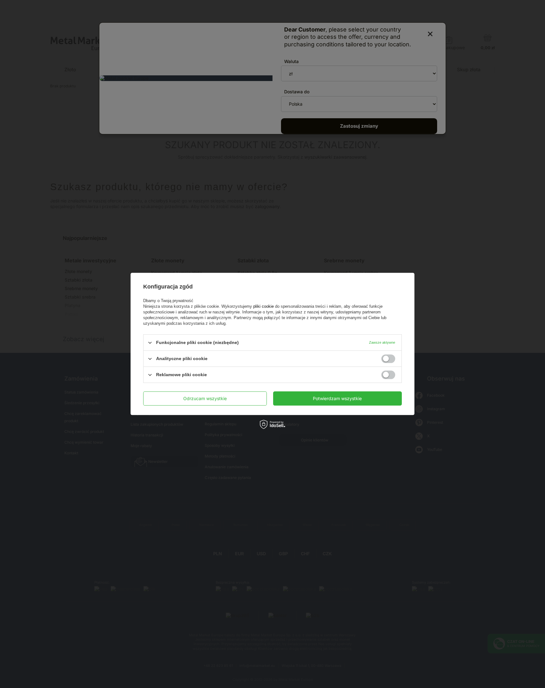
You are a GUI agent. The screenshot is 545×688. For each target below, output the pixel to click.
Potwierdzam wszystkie (337, 398)
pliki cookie (263, 306)
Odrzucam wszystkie (205, 398)
